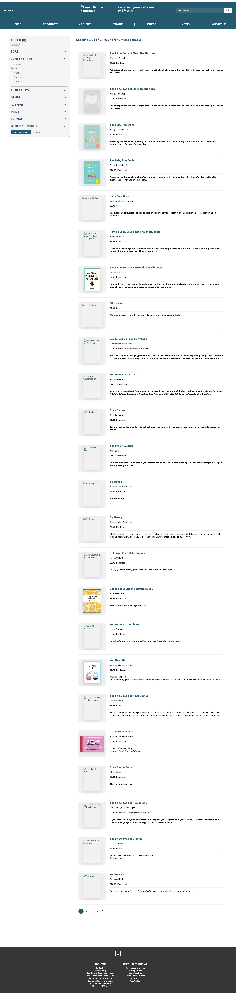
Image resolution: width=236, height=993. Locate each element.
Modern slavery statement (101, 978)
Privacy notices (135, 970)
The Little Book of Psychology (128, 803)
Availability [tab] (20, 90)
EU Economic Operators (100, 983)
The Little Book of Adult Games (129, 695)
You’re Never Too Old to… (126, 624)
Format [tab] (17, 118)
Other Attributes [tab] (25, 125)
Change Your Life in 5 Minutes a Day (131, 588)
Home (17, 24)
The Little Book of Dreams (126, 838)
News (185, 24)
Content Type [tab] (22, 58)
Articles (18, 77)
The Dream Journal (121, 446)
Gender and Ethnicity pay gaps (100, 973)
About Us (219, 24)
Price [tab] (15, 111)
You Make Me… (119, 660)
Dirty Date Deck (119, 196)
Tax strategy (135, 981)
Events (18, 81)
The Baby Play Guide (122, 124)
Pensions (135, 978)
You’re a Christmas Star (124, 374)
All (16, 68)
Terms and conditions (135, 975)
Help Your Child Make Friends (127, 553)
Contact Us (101, 968)
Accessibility (100, 970)
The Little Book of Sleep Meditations (132, 53)
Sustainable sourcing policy (100, 981)
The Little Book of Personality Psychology (136, 267)
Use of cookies (135, 973)
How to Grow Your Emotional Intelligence (135, 231)
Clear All (15, 44)
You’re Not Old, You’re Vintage (128, 338)
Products (50, 24)
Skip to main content (9, 1)
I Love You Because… (123, 731)
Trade (118, 24)
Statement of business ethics (100, 975)
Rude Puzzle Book (121, 767)
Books (18, 64)
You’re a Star (118, 874)
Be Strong (116, 481)
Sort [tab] (15, 51)
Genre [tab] (16, 97)
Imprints (84, 24)
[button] (39, 51)
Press (151, 24)
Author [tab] (17, 104)
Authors (18, 72)
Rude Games (117, 410)
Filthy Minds (117, 303)
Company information (135, 968)
